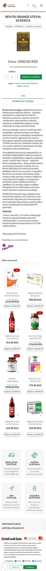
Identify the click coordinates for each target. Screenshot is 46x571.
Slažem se (30, 567)
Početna (9, 26)
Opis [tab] (23, 96)
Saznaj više (15, 567)
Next (31, 43)
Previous (14, 43)
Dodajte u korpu (31, 77)
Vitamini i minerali (33, 26)
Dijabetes (34, 83)
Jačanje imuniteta (22, 83)
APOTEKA (19, 26)
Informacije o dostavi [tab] (23, 101)
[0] (33, 6)
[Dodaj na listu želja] (18, 287)
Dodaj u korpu (11, 306)
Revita (26, 86)
